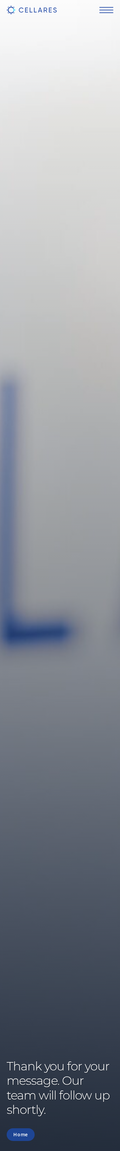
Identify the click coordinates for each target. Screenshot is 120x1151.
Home (20, 1134)
